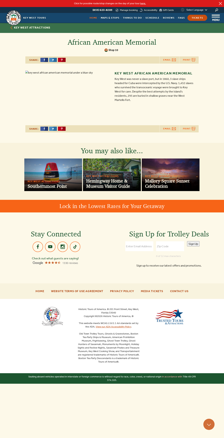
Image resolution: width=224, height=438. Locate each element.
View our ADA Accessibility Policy (113, 326)
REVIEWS (168, 17)
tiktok (75, 247)
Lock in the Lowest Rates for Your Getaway (111, 206)
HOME (93, 17)
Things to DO (132, 17)
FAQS (181, 17)
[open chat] (213, 429)
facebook (38, 247)
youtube (50, 247)
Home (40, 291)
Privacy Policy (122, 291)
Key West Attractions (32, 27)
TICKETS (197, 17)
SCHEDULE (152, 17)
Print (187, 59)
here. (143, 3)
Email (167, 59)
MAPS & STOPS (110, 17)
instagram (62, 247)
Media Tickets (152, 291)
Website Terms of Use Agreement (77, 291)
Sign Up (193, 244)
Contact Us (179, 291)
